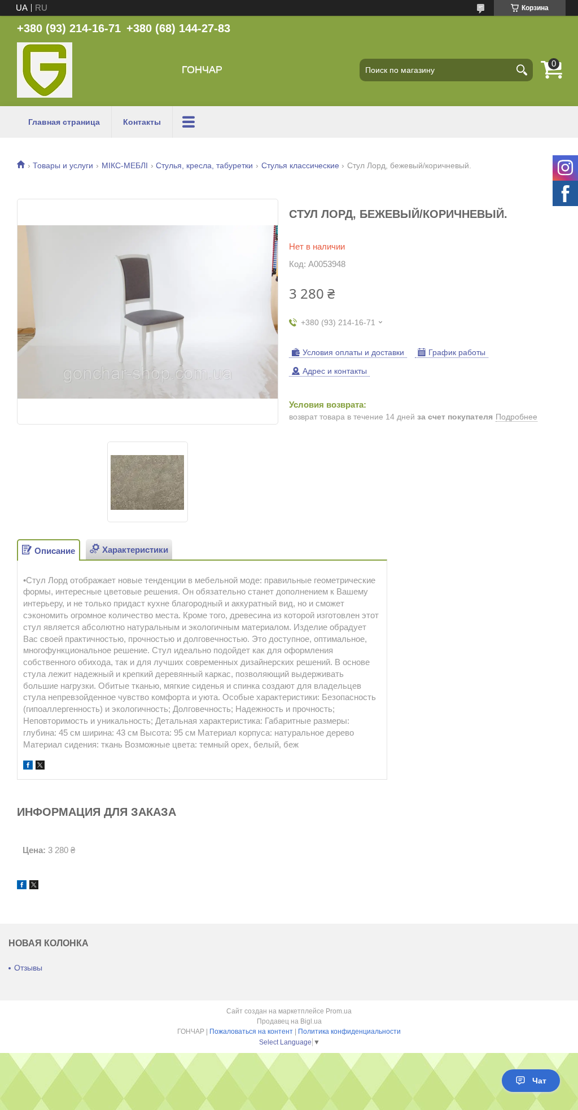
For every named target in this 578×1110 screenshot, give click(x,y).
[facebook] (28, 766)
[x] (40, 766)
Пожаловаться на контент (251, 1031)
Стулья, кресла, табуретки (204, 165)
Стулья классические (300, 165)
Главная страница (64, 121)
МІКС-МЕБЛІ (125, 165)
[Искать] (521, 70)
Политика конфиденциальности (349, 1031)
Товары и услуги (63, 165)
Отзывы (28, 967)
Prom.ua (339, 1011)
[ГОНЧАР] (44, 70)
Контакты (142, 121)
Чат (539, 1080)
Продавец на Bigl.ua (289, 1021)
